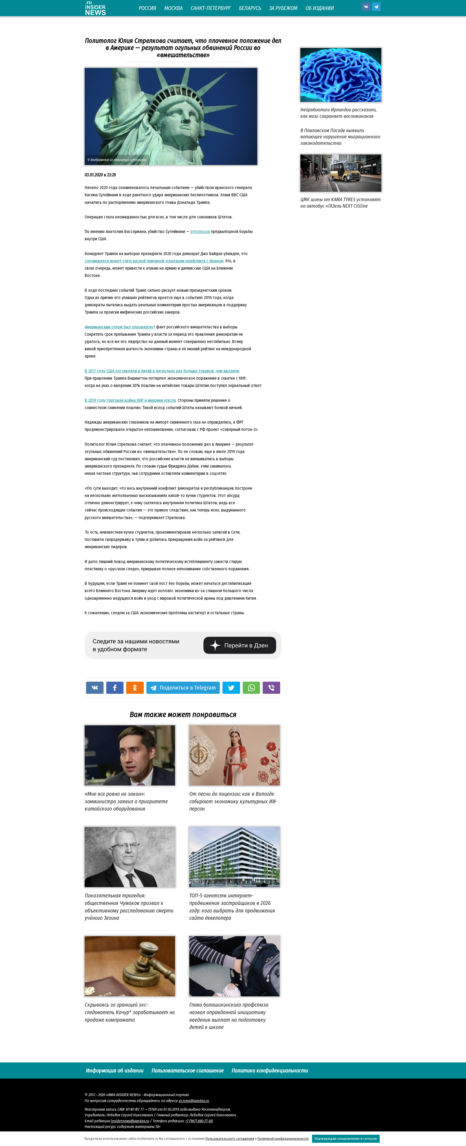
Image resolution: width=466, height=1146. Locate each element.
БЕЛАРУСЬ (250, 8)
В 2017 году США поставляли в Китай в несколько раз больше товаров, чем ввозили (162, 370)
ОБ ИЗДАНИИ (320, 8)
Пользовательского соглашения (229, 1139)
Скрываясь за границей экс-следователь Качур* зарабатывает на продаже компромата (130, 1012)
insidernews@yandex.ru (130, 1121)
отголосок (200, 231)
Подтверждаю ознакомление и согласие (346, 1139)
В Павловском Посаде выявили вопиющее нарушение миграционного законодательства (340, 137)
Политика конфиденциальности (270, 1070)
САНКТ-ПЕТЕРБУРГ (211, 8)
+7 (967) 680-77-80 (199, 1121)
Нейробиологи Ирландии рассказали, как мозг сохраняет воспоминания (338, 113)
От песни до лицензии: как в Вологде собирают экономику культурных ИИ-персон (233, 801)
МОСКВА (173, 8)
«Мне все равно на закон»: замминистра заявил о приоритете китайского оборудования (126, 801)
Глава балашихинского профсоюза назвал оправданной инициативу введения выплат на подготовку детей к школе (228, 1015)
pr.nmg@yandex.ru (194, 1101)
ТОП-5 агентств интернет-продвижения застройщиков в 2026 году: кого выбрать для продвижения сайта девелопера (232, 906)
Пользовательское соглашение (188, 1070)
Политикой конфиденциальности (283, 1139)
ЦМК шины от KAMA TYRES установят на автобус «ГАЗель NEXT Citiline (340, 203)
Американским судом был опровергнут (120, 327)
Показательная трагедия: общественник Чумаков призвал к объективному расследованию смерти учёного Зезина (129, 906)
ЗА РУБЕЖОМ (283, 8)
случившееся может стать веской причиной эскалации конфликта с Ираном (154, 260)
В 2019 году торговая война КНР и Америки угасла (130, 400)
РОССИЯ (147, 8)
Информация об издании (114, 1070)
